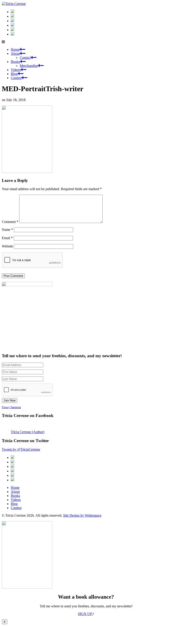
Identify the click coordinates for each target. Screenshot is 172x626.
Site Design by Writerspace (82, 515)
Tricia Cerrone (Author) (27, 432)
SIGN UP (85, 614)
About (15, 53)
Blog (14, 74)
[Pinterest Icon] (12, 34)
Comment (10, 222)
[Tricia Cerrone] (14, 4)
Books (15, 62)
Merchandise (29, 66)
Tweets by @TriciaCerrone (21, 449)
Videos (16, 70)
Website (7, 246)
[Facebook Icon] (12, 21)
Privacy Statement (11, 407)
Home (15, 49)
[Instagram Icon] (12, 12)
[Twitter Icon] (12, 30)
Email (7, 238)
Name (7, 229)
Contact (25, 58)
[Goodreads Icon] (12, 25)
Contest (16, 78)
